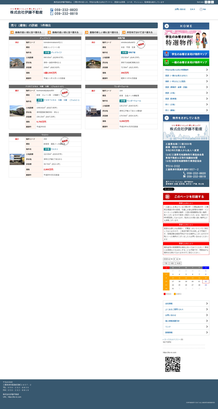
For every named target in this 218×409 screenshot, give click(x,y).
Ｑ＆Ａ (192, 9)
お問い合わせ (180, 9)
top (204, 9)
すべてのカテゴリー (172, 339)
